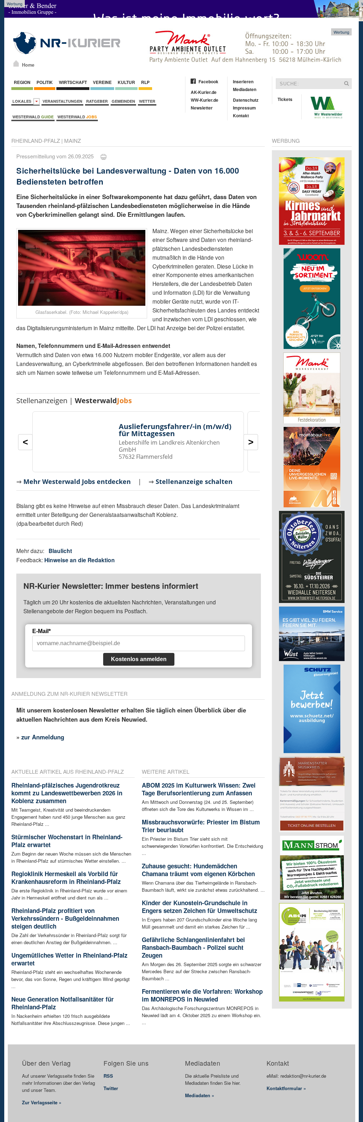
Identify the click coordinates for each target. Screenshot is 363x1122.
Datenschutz (245, 100)
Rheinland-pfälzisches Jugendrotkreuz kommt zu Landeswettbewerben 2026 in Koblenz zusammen (66, 793)
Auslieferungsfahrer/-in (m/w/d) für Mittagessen (175, 430)
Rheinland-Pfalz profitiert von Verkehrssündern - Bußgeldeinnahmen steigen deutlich (65, 918)
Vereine (102, 82)
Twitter (111, 1088)
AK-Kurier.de (204, 92)
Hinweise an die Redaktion (79, 560)
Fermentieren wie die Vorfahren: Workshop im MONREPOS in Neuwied (202, 995)
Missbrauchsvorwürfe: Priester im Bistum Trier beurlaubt (201, 826)
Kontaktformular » (286, 1088)
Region (22, 82)
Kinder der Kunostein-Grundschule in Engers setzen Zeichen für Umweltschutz (199, 906)
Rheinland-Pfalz (35, 140)
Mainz (72, 140)
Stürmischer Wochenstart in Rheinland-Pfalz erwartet (67, 841)
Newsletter (202, 108)
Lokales (22, 101)
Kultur (126, 82)
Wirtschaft (73, 82)
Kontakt (241, 115)
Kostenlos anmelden (139, 659)
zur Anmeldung (42, 737)
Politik (44, 82)
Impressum (244, 108)
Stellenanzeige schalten (194, 481)
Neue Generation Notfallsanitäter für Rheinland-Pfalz (62, 1003)
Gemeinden (123, 101)
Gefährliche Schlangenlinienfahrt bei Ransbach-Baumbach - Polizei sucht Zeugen (193, 947)
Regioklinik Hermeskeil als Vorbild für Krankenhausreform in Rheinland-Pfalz (66, 877)
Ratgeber (97, 101)
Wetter (147, 101)
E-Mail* (41, 631)
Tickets (285, 99)
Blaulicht (60, 551)
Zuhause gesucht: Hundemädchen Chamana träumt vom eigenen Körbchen (198, 870)
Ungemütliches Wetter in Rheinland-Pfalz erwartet (69, 959)
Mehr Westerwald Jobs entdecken (77, 481)
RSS (108, 1075)
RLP (145, 82)
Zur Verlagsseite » (41, 1102)
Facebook (208, 81)
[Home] (16, 63)
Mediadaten (244, 89)
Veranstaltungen (62, 101)
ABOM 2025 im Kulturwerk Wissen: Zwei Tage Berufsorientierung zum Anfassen (199, 789)
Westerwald (33, 116)
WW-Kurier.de (204, 100)
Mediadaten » (199, 1095)
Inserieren (243, 81)
